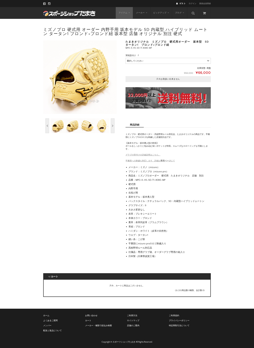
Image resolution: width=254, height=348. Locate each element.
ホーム (46, 315)
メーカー (140, 13)
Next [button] (113, 125)
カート (88, 320)
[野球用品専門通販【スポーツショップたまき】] (69, 13)
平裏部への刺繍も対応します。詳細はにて (150, 161)
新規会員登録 (205, 4)
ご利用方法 (132, 315)
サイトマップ (133, 320)
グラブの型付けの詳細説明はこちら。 (143, 155)
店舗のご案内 (133, 325)
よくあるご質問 (50, 320)
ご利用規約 (174, 315)
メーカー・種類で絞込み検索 (98, 325)
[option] (80, 77)
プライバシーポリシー (179, 320)
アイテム (123, 13)
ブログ (178, 13)
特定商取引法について (179, 325)
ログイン (192, 4)
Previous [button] (47, 125)
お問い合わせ (91, 315)
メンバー (47, 325)
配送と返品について (52, 330)
